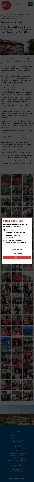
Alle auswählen (17, 249)
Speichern (17, 257)
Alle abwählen (17, 253)
